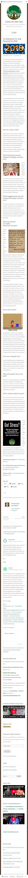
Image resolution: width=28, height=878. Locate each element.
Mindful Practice (19, 497)
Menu (14, 32)
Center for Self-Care (14, 21)
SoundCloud (11, 809)
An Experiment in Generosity (6, 518)
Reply (4, 562)
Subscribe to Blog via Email (11, 734)
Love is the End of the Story (10, 847)
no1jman (10, 568)
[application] (14, 712)
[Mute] (21, 716)
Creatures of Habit (7, 858)
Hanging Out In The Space (19, 517)
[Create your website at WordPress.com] (14, 1)
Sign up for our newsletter (10, 770)
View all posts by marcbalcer (15, 509)
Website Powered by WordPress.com (14, 874)
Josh (9, 685)
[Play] (5, 716)
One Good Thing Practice (9, 766)
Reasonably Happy (8, 867)
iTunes (5, 809)
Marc (4, 685)
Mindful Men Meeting (9, 673)
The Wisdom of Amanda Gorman (11, 853)
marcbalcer (17, 55)
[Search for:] (10, 776)
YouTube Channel (7, 687)
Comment (20, 644)
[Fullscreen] (23, 716)
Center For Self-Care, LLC (11, 832)
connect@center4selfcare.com (11, 695)
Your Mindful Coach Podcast (14, 806)
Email (4, 679)
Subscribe (7, 751)
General (10, 497)
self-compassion (17, 122)
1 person (9, 600)
